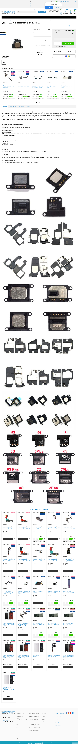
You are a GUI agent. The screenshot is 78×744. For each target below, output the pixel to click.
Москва (53, 1)
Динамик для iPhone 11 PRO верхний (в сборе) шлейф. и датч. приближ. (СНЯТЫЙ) (37, 86)
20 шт (60, 38)
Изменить (57, 7)
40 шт (68, 38)
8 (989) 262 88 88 (7, 722)
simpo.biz (3, 739)
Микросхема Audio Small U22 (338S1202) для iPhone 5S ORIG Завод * (53, 624)
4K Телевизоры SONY (52, 17)
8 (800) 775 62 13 (7, 717)
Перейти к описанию (38, 34)
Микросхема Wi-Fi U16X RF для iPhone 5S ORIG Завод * (68, 624)
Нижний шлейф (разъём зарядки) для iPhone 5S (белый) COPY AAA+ (24, 528)
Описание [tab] (5, 106)
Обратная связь (6, 720)
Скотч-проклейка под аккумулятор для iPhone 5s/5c (68, 592)
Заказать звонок (6, 716)
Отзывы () (9, 26)
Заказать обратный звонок (53, 13)
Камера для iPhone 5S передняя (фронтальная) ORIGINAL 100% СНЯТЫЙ (8, 592)
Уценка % (34, 17)
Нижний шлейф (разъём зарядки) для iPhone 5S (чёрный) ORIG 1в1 (52, 560)
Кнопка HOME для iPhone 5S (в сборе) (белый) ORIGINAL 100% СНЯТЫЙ (24, 592)
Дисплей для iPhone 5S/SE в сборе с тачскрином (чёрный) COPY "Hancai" (68, 656)
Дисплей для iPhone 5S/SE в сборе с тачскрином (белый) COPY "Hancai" (8, 624)
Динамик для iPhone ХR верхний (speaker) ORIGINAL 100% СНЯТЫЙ (8, 86)
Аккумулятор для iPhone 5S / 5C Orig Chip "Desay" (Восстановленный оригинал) (8, 688)
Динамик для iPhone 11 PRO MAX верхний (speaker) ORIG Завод (66, 86)
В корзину (68, 43)
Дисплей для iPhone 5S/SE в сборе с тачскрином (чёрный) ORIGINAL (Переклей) (8, 656)
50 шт (72, 38)
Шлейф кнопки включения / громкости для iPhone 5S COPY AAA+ (69, 528)
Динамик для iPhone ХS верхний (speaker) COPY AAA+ (23, 86)
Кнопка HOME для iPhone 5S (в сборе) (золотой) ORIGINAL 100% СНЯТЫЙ (39, 560)
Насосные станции (42, 17)
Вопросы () (14, 26)
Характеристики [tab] (13, 106)
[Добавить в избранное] (14, 96)
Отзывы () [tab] (21, 106)
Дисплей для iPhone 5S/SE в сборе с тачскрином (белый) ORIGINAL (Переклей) (23, 656)
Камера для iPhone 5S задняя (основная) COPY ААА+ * (38, 528)
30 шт (64, 38)
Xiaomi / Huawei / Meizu (24, 17)
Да (49, 7)
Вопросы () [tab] (29, 106)
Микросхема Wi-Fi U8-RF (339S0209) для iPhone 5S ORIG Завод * (38, 624)
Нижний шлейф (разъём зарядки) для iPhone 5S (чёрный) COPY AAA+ (7, 528)
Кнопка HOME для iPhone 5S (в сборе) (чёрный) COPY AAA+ (54, 592)
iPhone (4, 17)
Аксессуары (10, 17)
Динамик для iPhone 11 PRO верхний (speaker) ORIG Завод (52, 86)
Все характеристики (37, 32)
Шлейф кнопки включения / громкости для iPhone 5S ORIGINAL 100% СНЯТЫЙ (23, 624)
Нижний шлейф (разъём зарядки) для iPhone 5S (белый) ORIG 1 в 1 (24, 560)
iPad (16, 17)
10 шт (56, 38)
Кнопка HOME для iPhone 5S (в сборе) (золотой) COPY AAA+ (54, 528)
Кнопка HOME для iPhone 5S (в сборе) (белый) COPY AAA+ (9, 560)
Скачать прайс (42, 11)
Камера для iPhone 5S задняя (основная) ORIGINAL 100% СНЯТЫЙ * (68, 560)
